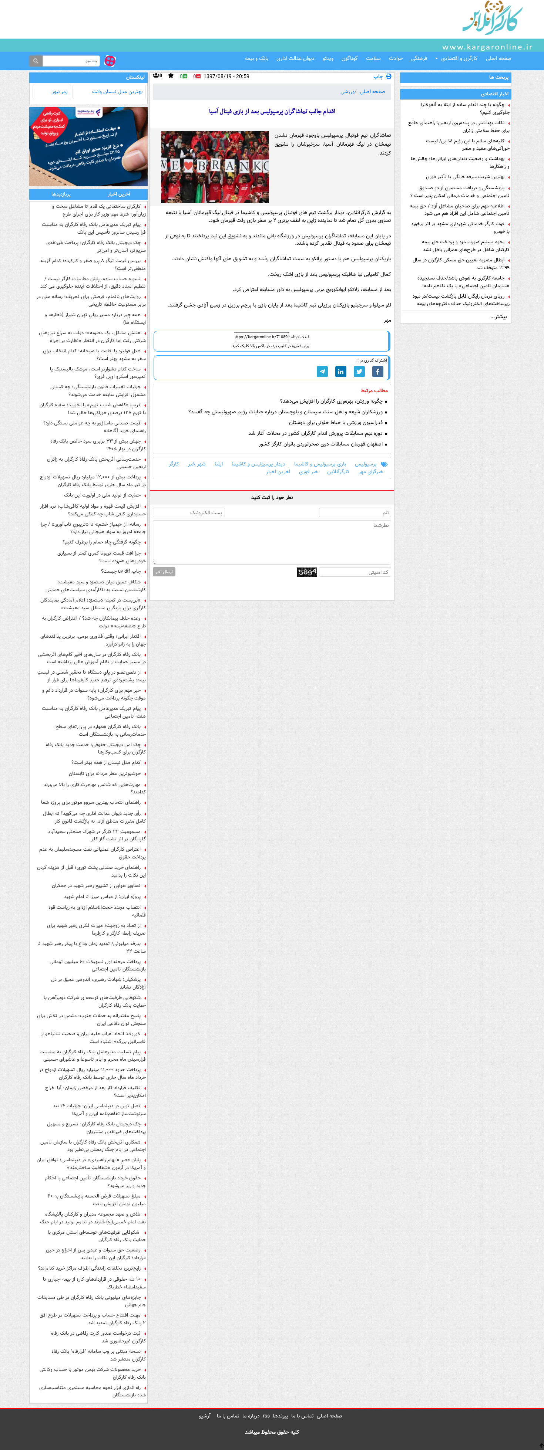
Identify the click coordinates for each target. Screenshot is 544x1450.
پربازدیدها (61, 194)
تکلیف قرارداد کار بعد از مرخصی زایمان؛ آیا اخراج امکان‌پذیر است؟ (95, 1091)
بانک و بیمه (256, 58)
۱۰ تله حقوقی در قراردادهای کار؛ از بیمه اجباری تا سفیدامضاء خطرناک (94, 1283)
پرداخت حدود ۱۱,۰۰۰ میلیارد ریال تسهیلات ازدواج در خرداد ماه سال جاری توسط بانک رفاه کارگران (92, 1073)
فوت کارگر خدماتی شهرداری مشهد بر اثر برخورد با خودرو (460, 227)
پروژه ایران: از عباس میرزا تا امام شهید (102, 897)
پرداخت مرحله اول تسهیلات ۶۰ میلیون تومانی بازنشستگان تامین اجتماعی (98, 965)
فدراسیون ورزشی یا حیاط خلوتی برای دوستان (336, 423)
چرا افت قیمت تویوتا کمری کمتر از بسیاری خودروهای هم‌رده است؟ (101, 557)
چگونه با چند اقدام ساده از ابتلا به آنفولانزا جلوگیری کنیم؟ (465, 108)
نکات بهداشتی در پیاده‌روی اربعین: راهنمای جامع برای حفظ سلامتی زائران (459, 126)
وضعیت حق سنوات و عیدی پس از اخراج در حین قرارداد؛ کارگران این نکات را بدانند (96, 1254)
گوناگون (350, 58)
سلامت (373, 58)
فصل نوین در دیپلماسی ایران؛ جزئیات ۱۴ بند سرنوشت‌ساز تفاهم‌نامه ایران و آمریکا (99, 1109)
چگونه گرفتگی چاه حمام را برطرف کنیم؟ (102, 542)
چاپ (378, 77)
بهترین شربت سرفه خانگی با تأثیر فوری (465, 177)
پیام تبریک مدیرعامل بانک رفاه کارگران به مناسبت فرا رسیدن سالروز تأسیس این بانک (94, 228)
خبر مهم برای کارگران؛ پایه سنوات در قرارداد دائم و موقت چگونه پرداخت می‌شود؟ (94, 694)
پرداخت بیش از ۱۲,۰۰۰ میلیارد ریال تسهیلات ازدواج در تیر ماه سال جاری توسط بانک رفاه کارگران (93, 481)
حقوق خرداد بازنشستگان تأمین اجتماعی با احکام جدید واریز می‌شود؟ (95, 1182)
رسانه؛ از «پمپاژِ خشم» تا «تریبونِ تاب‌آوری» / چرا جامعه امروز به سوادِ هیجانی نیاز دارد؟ (93, 528)
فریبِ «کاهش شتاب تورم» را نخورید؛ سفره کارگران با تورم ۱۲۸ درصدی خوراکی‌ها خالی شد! (93, 409)
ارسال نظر (164, 571)
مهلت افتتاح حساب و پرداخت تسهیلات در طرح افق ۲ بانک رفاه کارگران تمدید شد (93, 1319)
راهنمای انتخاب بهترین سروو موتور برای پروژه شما (91, 802)
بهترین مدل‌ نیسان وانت (117, 92)
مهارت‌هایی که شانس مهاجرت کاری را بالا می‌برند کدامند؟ (95, 788)
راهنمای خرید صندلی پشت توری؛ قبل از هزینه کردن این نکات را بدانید (91, 871)
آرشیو (205, 1416)
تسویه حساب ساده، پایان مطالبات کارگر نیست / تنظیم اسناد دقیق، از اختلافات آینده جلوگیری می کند (93, 282)
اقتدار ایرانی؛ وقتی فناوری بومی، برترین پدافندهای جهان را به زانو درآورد (93, 640)
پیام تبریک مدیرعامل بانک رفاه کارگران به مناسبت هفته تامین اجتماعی (94, 712)
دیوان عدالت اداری (295, 58)
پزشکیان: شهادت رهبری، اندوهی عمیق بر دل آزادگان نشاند (98, 983)
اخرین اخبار (278, 472)
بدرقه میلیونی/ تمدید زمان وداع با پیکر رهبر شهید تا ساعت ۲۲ (91, 947)
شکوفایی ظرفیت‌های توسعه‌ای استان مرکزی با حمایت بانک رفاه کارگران (97, 1236)
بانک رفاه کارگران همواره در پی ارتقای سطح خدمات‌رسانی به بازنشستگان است (101, 730)
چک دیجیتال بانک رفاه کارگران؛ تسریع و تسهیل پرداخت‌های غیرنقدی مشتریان (96, 1128)
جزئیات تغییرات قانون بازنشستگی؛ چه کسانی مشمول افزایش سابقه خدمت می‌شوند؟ (98, 390)
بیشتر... (498, 317)
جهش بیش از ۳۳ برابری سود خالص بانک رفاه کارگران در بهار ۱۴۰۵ (98, 445)
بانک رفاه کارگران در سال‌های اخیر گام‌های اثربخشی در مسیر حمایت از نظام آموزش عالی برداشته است (92, 658)
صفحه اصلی (498, 58)
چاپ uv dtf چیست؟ (121, 571)
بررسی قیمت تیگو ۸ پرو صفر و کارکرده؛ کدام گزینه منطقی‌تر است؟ (93, 264)
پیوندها (280, 1416)
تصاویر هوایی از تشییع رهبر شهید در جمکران (96, 886)
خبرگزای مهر (371, 472)
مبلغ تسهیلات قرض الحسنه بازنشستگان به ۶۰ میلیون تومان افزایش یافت (97, 1200)
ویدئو (328, 58)
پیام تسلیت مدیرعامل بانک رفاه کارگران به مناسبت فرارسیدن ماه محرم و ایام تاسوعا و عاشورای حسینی (93, 1055)
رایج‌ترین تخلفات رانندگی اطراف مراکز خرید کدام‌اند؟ (89, 1268)
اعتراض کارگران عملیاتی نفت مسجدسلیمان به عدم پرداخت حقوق (92, 853)
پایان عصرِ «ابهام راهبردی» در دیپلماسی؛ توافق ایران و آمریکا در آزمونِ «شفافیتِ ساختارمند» (91, 1163)
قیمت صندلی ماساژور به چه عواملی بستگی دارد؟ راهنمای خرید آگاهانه (94, 427)
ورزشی (347, 92)
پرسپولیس (366, 464)
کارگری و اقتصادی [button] (459, 58)
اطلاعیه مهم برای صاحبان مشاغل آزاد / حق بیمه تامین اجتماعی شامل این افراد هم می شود (460, 210)
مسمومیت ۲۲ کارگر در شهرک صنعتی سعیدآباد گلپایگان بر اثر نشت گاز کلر (97, 835)
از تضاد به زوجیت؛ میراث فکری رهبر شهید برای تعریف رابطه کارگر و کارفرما (96, 929)
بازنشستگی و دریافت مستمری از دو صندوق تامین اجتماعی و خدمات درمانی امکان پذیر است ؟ (460, 191)
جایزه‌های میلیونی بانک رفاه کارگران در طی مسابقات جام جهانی (91, 1301)
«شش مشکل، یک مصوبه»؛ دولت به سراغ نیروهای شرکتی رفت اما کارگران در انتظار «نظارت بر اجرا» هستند (92, 336)
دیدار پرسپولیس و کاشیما (258, 464)
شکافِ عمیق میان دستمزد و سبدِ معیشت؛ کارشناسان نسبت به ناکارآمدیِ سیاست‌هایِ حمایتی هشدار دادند (96, 586)
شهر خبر (197, 464)
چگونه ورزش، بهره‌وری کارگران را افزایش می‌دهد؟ (332, 401)
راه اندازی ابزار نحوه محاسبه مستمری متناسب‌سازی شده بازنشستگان (92, 1391)
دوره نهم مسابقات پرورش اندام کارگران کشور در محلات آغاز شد (316, 433)
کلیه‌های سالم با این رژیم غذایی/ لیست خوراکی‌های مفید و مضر (468, 145)
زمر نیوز (60, 92)
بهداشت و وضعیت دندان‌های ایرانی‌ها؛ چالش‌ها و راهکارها (460, 162)
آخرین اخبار (119, 194)
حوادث (396, 58)
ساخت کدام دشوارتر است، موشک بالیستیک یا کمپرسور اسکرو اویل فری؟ (98, 373)
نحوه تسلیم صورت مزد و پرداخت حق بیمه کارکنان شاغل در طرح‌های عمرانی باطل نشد (466, 245)
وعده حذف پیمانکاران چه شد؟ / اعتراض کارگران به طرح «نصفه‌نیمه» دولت (94, 622)
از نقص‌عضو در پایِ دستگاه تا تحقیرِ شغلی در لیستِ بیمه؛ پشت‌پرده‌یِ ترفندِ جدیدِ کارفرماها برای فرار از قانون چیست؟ (91, 676)
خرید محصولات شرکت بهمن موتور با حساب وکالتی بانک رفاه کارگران (93, 1373)
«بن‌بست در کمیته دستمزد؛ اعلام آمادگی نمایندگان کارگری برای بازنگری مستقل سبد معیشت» (93, 604)
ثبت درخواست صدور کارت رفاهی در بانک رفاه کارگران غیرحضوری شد (98, 1337)
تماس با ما (302, 1416)
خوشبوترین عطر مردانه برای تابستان (105, 773)
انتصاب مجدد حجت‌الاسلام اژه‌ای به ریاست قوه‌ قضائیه (97, 911)
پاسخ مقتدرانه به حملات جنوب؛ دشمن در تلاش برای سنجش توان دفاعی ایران (91, 1019)
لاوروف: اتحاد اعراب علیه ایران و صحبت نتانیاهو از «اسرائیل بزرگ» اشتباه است (93, 1037)
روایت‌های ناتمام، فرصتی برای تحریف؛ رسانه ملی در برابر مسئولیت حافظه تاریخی (91, 300)
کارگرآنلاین (338, 472)
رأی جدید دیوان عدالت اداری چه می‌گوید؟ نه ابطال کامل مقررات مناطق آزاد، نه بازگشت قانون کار (94, 817)
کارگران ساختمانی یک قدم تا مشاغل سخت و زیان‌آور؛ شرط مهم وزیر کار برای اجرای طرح (99, 210)
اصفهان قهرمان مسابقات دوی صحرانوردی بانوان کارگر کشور (321, 444)
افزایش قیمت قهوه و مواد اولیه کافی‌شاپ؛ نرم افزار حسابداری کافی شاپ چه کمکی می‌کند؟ (93, 510)
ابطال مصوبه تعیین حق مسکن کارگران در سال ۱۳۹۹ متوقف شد (461, 264)
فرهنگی (419, 58)
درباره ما (251, 1416)
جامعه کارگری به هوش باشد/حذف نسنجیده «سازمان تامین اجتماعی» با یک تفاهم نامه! (463, 282)
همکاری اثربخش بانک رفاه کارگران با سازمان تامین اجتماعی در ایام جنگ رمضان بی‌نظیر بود (93, 1146)
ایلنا (219, 464)
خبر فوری (308, 472)
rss (266, 1416)
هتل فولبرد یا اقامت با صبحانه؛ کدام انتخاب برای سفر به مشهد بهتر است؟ (94, 355)
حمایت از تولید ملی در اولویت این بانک (102, 495)
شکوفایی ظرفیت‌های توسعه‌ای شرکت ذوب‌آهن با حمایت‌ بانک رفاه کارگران (95, 1001)
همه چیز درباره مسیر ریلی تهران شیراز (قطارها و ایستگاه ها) (95, 318)
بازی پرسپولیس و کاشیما (320, 464)
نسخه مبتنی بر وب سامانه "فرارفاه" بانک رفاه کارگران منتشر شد (98, 1355)
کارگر (174, 464)
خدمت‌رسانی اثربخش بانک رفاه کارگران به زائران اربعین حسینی (96, 463)
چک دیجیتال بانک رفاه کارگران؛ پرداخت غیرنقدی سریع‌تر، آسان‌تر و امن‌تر (96, 246)
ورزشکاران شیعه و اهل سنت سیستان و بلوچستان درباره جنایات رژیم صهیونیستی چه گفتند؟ (286, 412)
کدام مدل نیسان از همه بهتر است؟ (106, 762)
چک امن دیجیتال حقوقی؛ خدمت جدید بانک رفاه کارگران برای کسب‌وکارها (96, 748)
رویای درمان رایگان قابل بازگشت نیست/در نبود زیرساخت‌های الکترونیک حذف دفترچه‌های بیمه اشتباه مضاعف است (461, 300)
